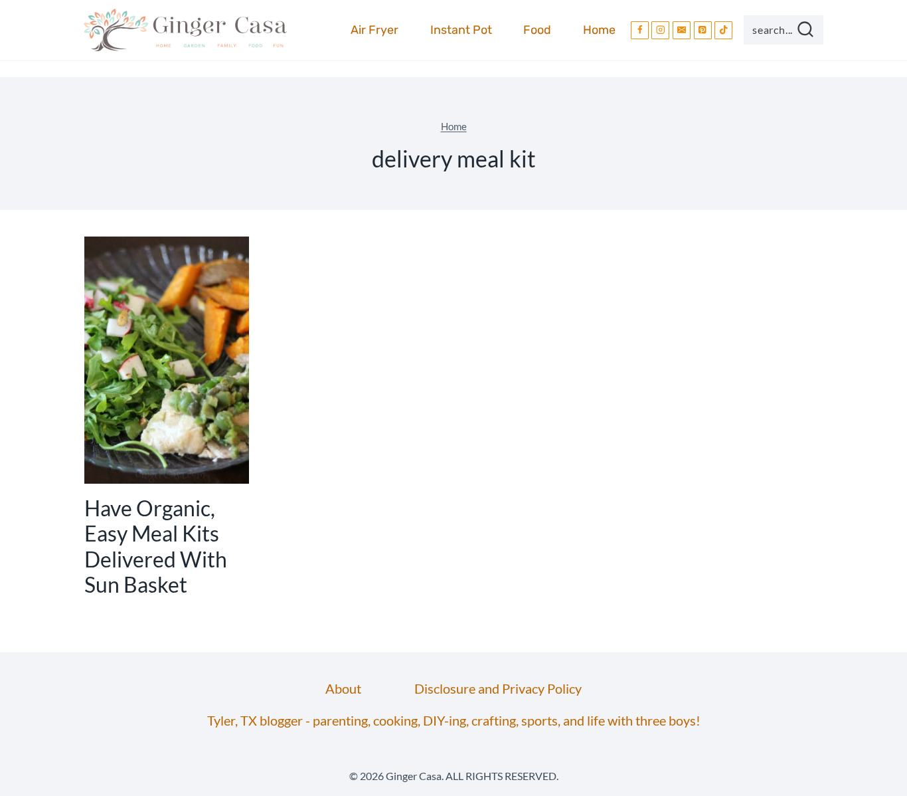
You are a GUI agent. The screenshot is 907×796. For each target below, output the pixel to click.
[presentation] (166, 360)
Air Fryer (374, 30)
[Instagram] (660, 30)
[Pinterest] (703, 30)
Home (599, 30)
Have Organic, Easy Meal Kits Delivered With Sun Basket (155, 546)
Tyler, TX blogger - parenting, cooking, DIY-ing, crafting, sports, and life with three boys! (454, 720)
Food (537, 30)
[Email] (682, 30)
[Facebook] (640, 30)
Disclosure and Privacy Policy (498, 688)
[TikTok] (723, 30)
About (343, 688)
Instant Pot (461, 30)
